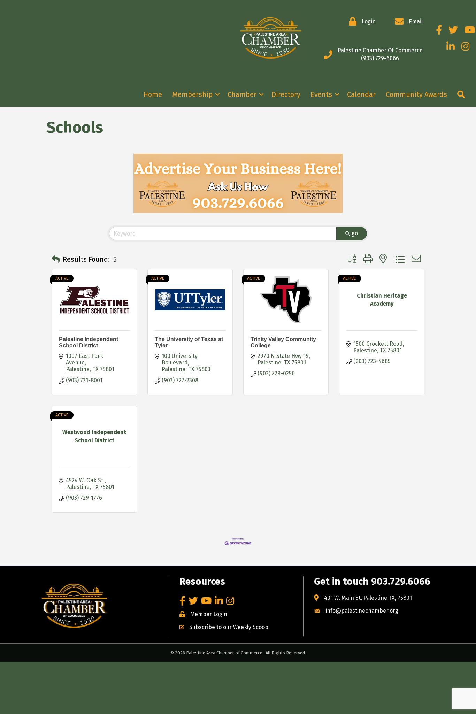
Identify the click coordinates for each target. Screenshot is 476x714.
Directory (285, 94)
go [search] (355, 233)
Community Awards (416, 94)
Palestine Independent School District (88, 342)
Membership (192, 94)
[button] (56, 259)
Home (152, 94)
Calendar (361, 94)
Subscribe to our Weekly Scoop (228, 627)
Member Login (208, 614)
